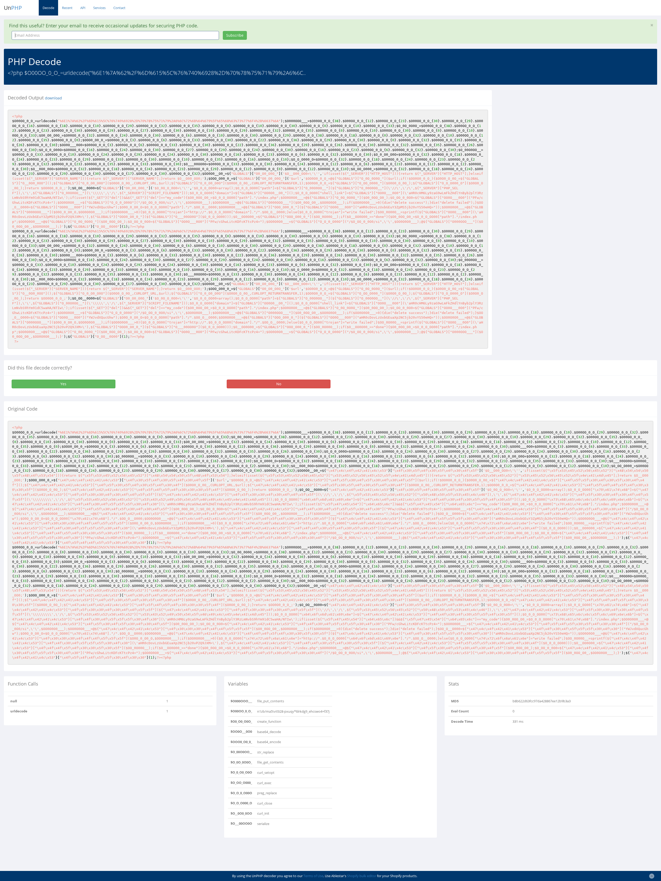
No (278, 383)
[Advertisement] (543, 126)
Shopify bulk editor (361, 876)
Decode (48, 7)
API (82, 7)
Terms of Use (313, 876)
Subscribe (234, 35)
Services (99, 7)
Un (13, 7)
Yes (63, 383)
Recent (67, 7)
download (53, 98)
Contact (119, 7)
